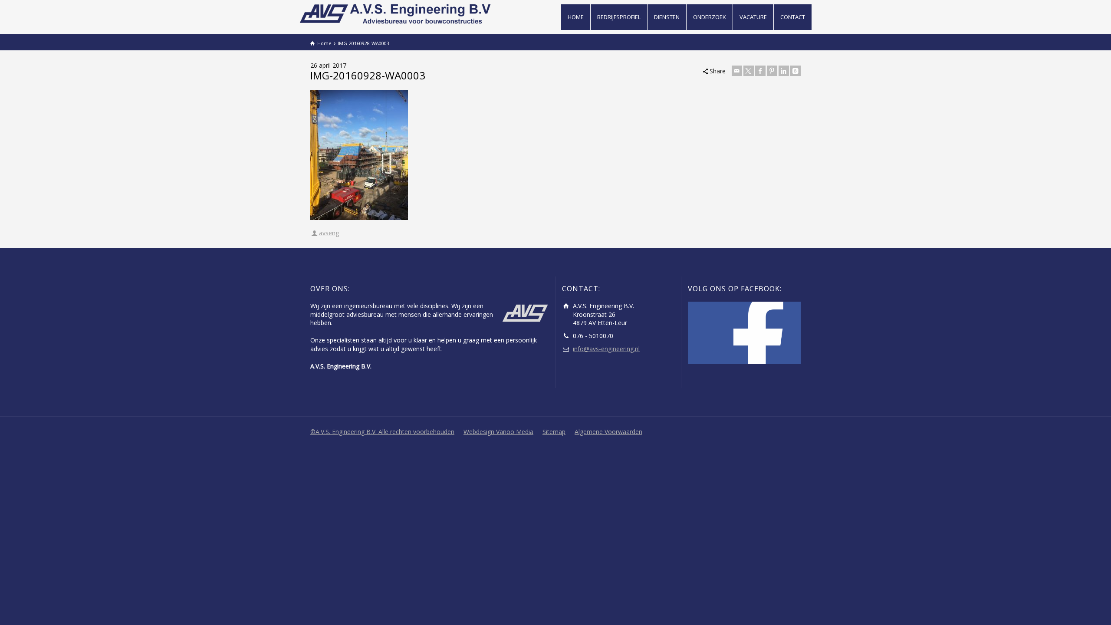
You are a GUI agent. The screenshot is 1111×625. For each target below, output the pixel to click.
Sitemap (553, 432)
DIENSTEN (667, 17)
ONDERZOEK (709, 17)
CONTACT (792, 17)
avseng (329, 233)
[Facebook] (760, 71)
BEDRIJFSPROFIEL (619, 17)
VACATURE (753, 17)
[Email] (737, 71)
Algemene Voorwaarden (608, 432)
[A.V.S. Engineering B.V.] (396, 13)
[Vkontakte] (795, 71)
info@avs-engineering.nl (606, 349)
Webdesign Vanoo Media (498, 432)
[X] (748, 71)
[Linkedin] (784, 71)
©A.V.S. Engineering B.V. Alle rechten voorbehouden (382, 432)
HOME (576, 17)
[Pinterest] (772, 71)
